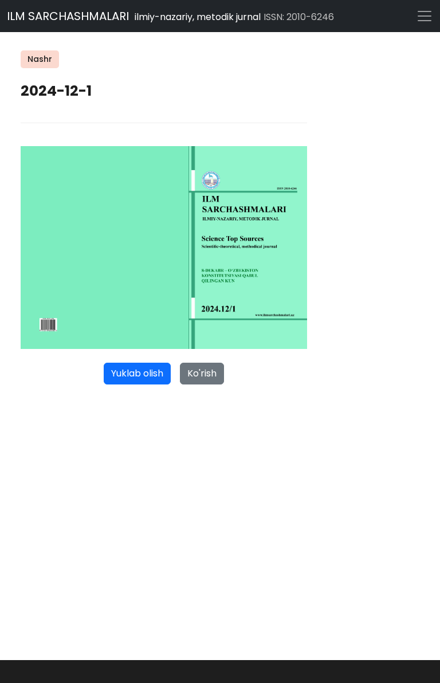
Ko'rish (202, 373)
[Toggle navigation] (423, 16)
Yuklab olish (137, 373)
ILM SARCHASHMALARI (170, 16)
